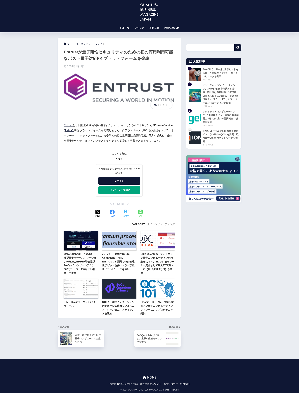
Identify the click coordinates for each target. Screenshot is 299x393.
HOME (151, 377)
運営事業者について (150, 384)
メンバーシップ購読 (119, 190)
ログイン (119, 180)
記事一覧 (125, 28)
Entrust (68, 125)
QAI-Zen (139, 28)
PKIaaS (69, 130)
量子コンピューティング (161, 224)
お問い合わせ (171, 28)
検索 (237, 47)
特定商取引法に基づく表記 (124, 384)
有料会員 (154, 28)
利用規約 (185, 384)
